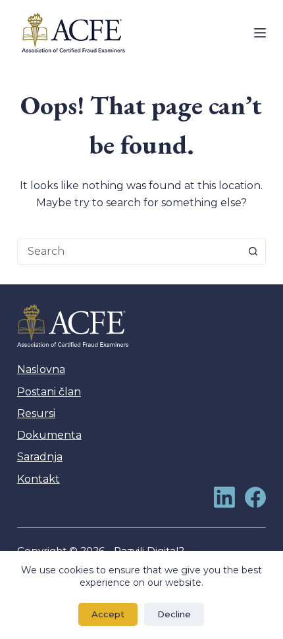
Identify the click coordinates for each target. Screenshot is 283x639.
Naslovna (41, 369)
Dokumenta (49, 435)
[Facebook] (255, 497)
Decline (174, 614)
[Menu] (260, 33)
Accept (107, 614)
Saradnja (40, 457)
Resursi (36, 413)
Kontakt (38, 479)
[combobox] (129, 251)
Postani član (49, 392)
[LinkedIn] (224, 497)
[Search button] (252, 251)
